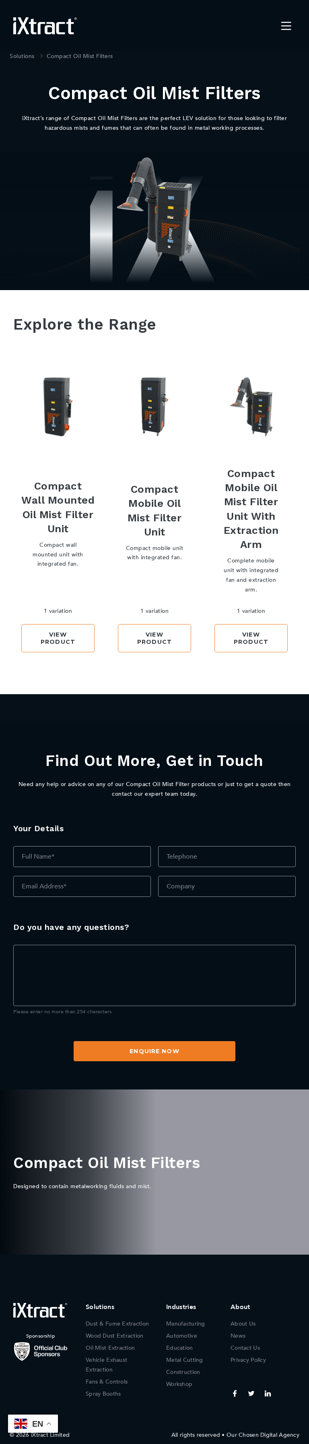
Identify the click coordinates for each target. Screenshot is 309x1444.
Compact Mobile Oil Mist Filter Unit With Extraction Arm (251, 509)
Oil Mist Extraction (110, 1348)
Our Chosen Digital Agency (263, 1435)
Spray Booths (103, 1394)
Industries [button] (181, 1307)
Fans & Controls (107, 1382)
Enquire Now (154, 1051)
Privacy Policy (248, 1360)
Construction (183, 1372)
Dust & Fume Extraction (117, 1324)
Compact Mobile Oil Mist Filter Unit (155, 510)
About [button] (240, 1307)
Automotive (181, 1336)
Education (179, 1348)
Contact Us (245, 1348)
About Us (243, 1324)
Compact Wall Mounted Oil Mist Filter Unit (58, 507)
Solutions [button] (100, 1307)
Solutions (22, 56)
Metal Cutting (184, 1360)
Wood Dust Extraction (115, 1336)
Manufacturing (185, 1324)
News (238, 1336)
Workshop (179, 1384)
